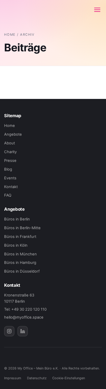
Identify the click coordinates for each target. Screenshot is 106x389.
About (9, 143)
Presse (10, 160)
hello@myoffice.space (23, 317)
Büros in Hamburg (20, 262)
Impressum (12, 378)
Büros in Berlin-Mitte (22, 228)
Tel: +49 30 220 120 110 (25, 309)
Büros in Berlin (17, 219)
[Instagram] (9, 331)
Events (10, 178)
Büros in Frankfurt (20, 236)
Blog (8, 169)
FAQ (7, 195)
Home (9, 34)
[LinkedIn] (22, 331)
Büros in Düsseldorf (22, 271)
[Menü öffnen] (97, 9)
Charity (10, 152)
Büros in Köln (16, 245)
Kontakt (11, 186)
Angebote (13, 134)
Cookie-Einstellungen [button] (68, 378)
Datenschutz (37, 378)
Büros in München (20, 254)
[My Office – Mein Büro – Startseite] (21, 9)
